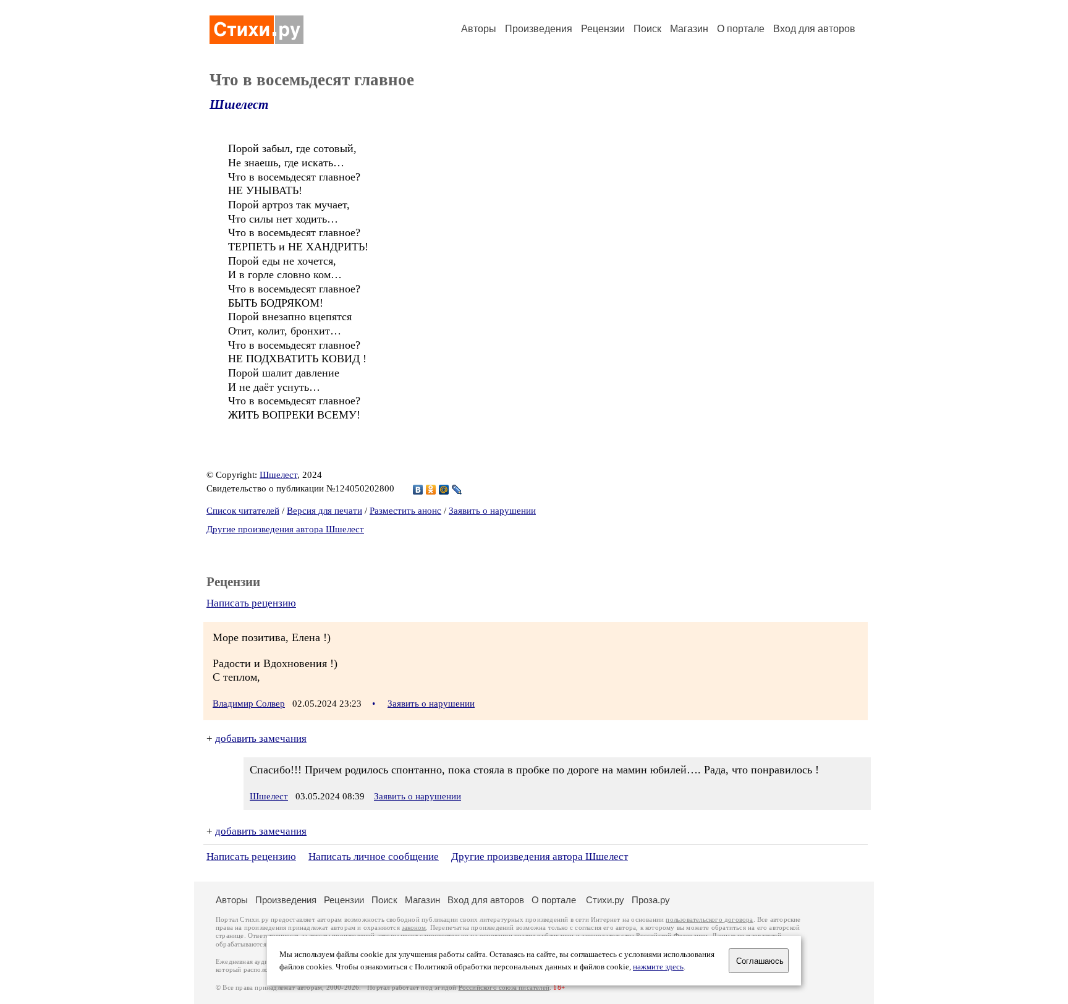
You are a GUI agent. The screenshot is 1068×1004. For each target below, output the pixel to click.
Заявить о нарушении (492, 511)
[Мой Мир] (444, 490)
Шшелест (239, 104)
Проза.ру (651, 900)
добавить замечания (261, 738)
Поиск (647, 28)
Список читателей (242, 511)
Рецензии (603, 28)
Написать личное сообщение (373, 856)
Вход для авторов (814, 28)
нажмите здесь (658, 967)
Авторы (478, 28)
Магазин (689, 28)
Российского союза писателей (504, 987)
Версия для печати (324, 511)
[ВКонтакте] (418, 490)
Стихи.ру (605, 900)
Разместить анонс (405, 511)
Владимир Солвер (249, 703)
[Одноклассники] (431, 490)
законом (414, 927)
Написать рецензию (251, 603)
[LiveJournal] (457, 490)
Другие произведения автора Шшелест (285, 529)
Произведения (538, 28)
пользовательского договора (709, 919)
